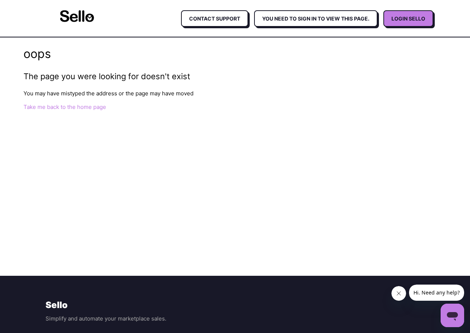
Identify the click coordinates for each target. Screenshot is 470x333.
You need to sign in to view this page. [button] (315, 18)
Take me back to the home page (65, 106)
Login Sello (408, 18)
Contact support (214, 18)
